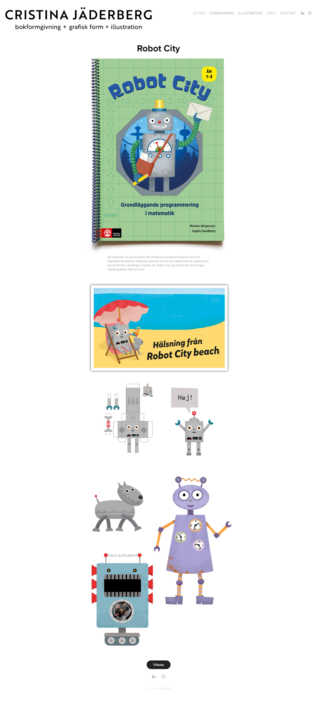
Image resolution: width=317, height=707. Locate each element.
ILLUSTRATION (250, 13)
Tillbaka (158, 665)
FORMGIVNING (221, 13)
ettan (199, 13)
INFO (271, 13)
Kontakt (289, 13)
